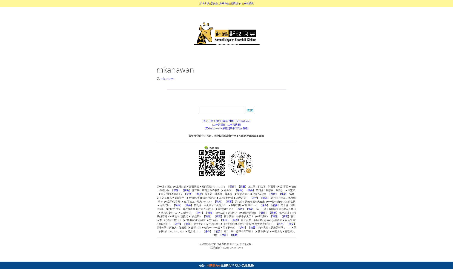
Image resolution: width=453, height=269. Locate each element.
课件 (232, 186)
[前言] (206, 120)
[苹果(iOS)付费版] (238, 128)
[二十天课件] (219, 124)
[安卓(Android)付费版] (216, 128)
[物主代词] (215, 120)
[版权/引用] (228, 120)
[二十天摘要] (234, 124)
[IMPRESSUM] (242, 120)
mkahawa (167, 78)
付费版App (214, 265)
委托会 (214, 3)
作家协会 (224, 3)
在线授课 (248, 3)
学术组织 (204, 3)
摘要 (242, 186)
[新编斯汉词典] (226, 55)
